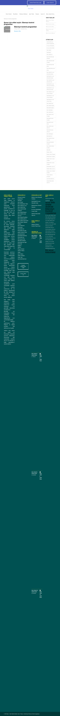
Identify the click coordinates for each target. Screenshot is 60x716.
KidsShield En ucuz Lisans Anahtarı (50, 96)
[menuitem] (8, 14)
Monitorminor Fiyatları (51, 156)
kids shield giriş (49, 110)
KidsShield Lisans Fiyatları (50, 119)
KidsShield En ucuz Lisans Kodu (50, 100)
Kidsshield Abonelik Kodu (50, 65)
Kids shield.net (21, 225)
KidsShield (49, 52)
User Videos (20, 254)
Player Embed (21, 249)
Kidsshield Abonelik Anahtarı (50, 57)
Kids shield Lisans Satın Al (50, 127)
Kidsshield (20, 227)
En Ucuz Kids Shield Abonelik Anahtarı (50, 240)
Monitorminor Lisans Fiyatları (50, 163)
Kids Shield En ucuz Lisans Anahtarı (50, 92)
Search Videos (21, 250)
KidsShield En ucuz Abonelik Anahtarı (50, 77)
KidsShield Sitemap (22, 235)
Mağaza (19, 245)
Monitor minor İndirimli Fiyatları (51, 172)
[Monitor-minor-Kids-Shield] (30, 8)
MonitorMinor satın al (51, 166)
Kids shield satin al (22, 218)
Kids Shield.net (49, 54)
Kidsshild (48, 149)
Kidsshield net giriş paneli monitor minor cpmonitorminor (22, 232)
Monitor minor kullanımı (50, 33)
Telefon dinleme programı (50, 175)
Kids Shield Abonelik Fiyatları (50, 61)
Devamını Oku (17, 31)
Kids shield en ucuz (22, 205)
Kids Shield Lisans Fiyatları (50, 115)
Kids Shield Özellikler (22, 217)
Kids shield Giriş (21, 207)
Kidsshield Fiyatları (50, 107)
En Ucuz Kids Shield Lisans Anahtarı (50, 220)
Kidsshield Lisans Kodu (50, 123)
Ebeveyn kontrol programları (25, 27)
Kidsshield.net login (22, 242)
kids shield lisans (50, 112)
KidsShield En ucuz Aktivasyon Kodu (50, 88)
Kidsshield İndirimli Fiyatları (50, 143)
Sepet (19, 252)
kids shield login (50, 133)
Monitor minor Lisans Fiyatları (51, 159)
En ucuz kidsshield (50, 45)
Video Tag (20, 257)
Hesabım (20, 200)
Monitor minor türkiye (50, 26)
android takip (47, 227)
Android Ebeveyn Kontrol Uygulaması (50, 42)
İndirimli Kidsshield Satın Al (50, 182)
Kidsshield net (49, 136)
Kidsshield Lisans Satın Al (50, 130)
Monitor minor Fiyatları (51, 154)
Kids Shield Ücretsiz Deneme (50, 139)
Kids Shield (49, 50)
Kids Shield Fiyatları (50, 105)
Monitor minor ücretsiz (50, 24)
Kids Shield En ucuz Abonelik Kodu (50, 81)
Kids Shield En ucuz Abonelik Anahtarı (50, 73)
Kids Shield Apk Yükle (23, 203)
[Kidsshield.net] (7, 29)
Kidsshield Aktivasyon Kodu (51, 69)
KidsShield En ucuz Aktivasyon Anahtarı (50, 85)
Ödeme (19, 247)
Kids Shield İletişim (22, 212)
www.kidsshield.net (50, 178)
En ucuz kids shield (50, 202)
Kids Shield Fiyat (50, 103)
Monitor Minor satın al (51, 168)
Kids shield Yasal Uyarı (23, 220)
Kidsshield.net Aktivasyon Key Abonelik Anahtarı (22, 239)
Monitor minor (49, 152)
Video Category (21, 255)
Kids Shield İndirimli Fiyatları (50, 147)
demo (26, 28)
